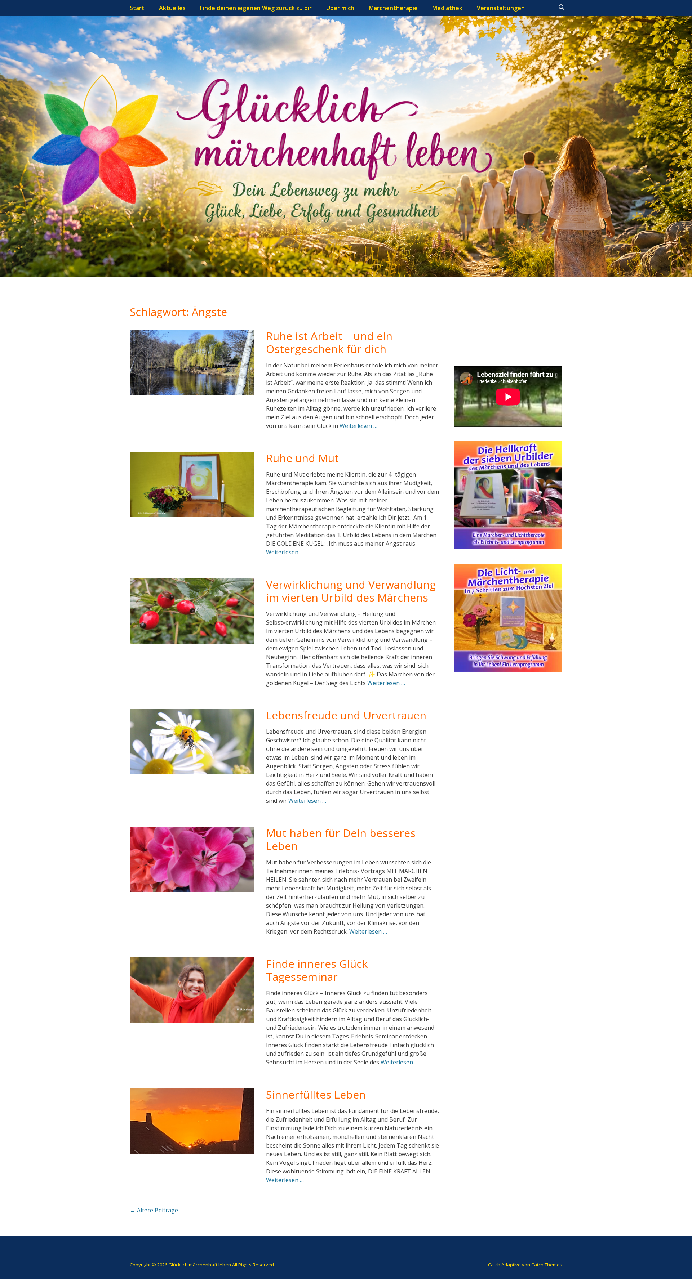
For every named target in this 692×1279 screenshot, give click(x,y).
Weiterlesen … (358, 426)
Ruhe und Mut (302, 458)
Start (137, 8)
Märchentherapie (393, 8)
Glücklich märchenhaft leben (199, 1264)
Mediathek (447, 8)
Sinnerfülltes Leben (316, 1094)
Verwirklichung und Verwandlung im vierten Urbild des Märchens (351, 591)
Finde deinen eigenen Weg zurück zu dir (256, 8)
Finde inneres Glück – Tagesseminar (321, 970)
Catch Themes (546, 1264)
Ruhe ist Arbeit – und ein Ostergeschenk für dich (329, 342)
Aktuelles (172, 8)
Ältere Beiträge (154, 1210)
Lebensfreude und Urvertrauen (346, 715)
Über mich (340, 8)
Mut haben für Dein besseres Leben (341, 839)
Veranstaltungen (501, 8)
